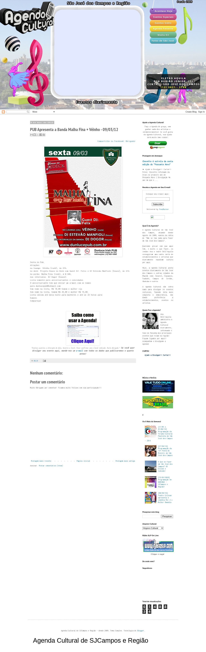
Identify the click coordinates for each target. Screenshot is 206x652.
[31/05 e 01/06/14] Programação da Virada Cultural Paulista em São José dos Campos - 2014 (159, 434)
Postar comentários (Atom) (51, 466)
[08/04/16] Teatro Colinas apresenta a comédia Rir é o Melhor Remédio (165, 497)
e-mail (79, 351)
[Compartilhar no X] (37, 134)
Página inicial (83, 461)
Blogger (140, 631)
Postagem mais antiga (125, 461)
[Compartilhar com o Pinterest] (43, 134)
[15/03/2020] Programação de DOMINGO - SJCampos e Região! (165, 482)
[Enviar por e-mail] (31, 134)
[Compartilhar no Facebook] (40, 134)
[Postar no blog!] (34, 134)
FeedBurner (164, 209)
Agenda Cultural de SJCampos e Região (90, 640)
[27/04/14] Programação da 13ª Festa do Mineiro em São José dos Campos (165, 450)
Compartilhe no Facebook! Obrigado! (116, 141)
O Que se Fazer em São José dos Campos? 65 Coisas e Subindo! (165, 466)
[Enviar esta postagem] (44, 360)
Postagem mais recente (41, 461)
